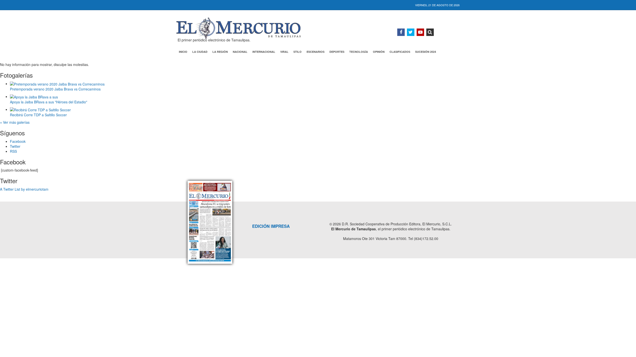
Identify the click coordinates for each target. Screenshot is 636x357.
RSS (13, 151)
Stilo (297, 52)
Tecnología (358, 52)
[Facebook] (401, 32)
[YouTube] (420, 32)
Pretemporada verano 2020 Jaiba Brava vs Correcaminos (55, 89)
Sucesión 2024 (425, 52)
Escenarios (315, 52)
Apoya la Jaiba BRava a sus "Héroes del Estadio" (48, 101)
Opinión (379, 52)
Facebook (18, 141)
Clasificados (400, 52)
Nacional (240, 52)
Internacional (263, 52)
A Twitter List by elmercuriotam (24, 189)
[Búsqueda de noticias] (430, 32)
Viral (284, 52)
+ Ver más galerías (15, 122)
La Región (220, 52)
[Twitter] (410, 32)
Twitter (15, 146)
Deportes (336, 52)
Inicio (183, 52)
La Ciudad (199, 52)
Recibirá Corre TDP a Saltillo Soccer (38, 114)
